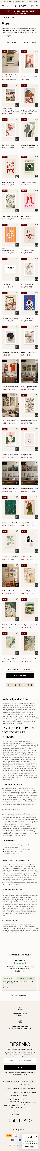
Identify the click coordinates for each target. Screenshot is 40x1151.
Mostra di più (20, 676)
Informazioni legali (12, 1088)
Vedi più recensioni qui (20, 995)
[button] (30, 1141)
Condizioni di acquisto (29, 1092)
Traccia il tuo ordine (28, 1088)
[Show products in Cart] (37, 6)
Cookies (24, 1096)
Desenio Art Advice (27, 1081)
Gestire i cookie (26, 1108)
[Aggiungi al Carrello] (36, 71)
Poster (12, 17)
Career (16, 1092)
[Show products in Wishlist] (32, 6)
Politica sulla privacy (27, 1072)
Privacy (23, 1099)
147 (28, 685)
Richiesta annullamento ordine (29, 1103)
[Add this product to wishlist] (17, 51)
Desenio (4, 17)
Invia (20, 1068)
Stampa (16, 1085)
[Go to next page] (32, 685)
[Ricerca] (7, 6)
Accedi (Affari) (14, 1114)
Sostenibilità (14, 1096)
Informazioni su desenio (10, 1081)
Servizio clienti (26, 1085)
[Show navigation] (3, 6)
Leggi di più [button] (6, 36)
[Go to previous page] (8, 685)
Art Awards (15, 1111)
